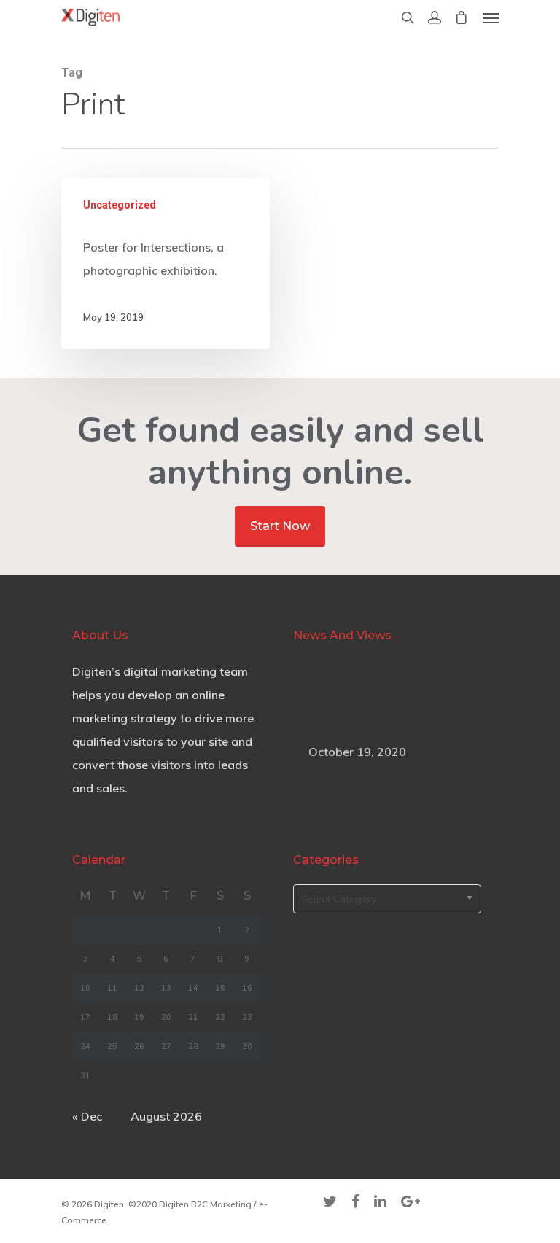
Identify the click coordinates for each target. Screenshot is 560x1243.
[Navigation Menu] (491, 17)
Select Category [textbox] (339, 898)
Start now (280, 526)
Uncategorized (119, 205)
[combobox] (387, 898)
